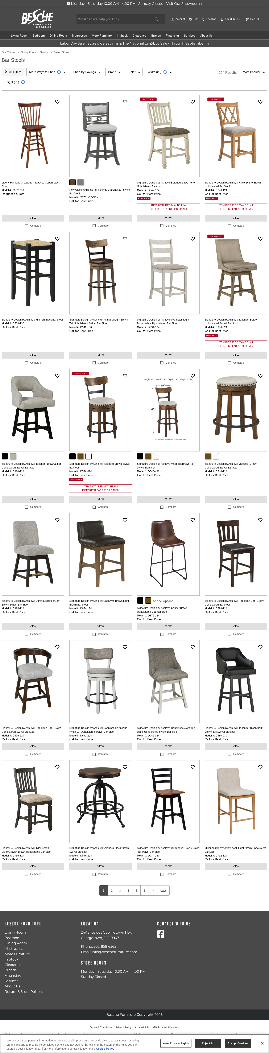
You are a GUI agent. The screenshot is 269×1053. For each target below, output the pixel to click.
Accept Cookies (238, 1043)
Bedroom (39, 35)
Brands (156, 35)
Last (163, 890)
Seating (44, 52)
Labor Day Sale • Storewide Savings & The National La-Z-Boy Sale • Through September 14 (134, 43)
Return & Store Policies (24, 992)
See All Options (163, 601)
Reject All (208, 1043)
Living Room (19, 35)
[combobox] (47, 72)
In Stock (122, 35)
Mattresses (79, 35)
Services (189, 35)
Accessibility (142, 1027)
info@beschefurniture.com (114, 952)
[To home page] (37, 18)
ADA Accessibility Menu (165, 1027)
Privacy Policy (124, 1027)
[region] (134, 1043)
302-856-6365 (105, 947)
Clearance (139, 35)
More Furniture (102, 35)
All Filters (15, 72)
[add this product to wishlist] (57, 102)
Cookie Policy (105, 1048)
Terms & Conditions (101, 1027)
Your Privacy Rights (176, 1043)
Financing (172, 35)
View (33, 217)
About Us (206, 35)
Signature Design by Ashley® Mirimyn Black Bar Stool (32, 319)
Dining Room (58, 35)
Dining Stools (62, 52)
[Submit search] (156, 19)
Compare (35, 225)
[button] (172, 19)
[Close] (262, 1043)
